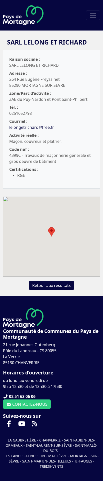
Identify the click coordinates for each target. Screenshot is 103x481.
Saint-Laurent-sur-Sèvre (49, 445)
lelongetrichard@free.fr (31, 127)
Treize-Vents (51, 466)
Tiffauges (83, 461)
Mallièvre (57, 455)
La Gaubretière (22, 440)
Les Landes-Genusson (25, 455)
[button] (51, 232)
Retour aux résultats (51, 285)
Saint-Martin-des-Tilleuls (46, 461)
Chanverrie (50, 440)
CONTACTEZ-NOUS (29, 404)
